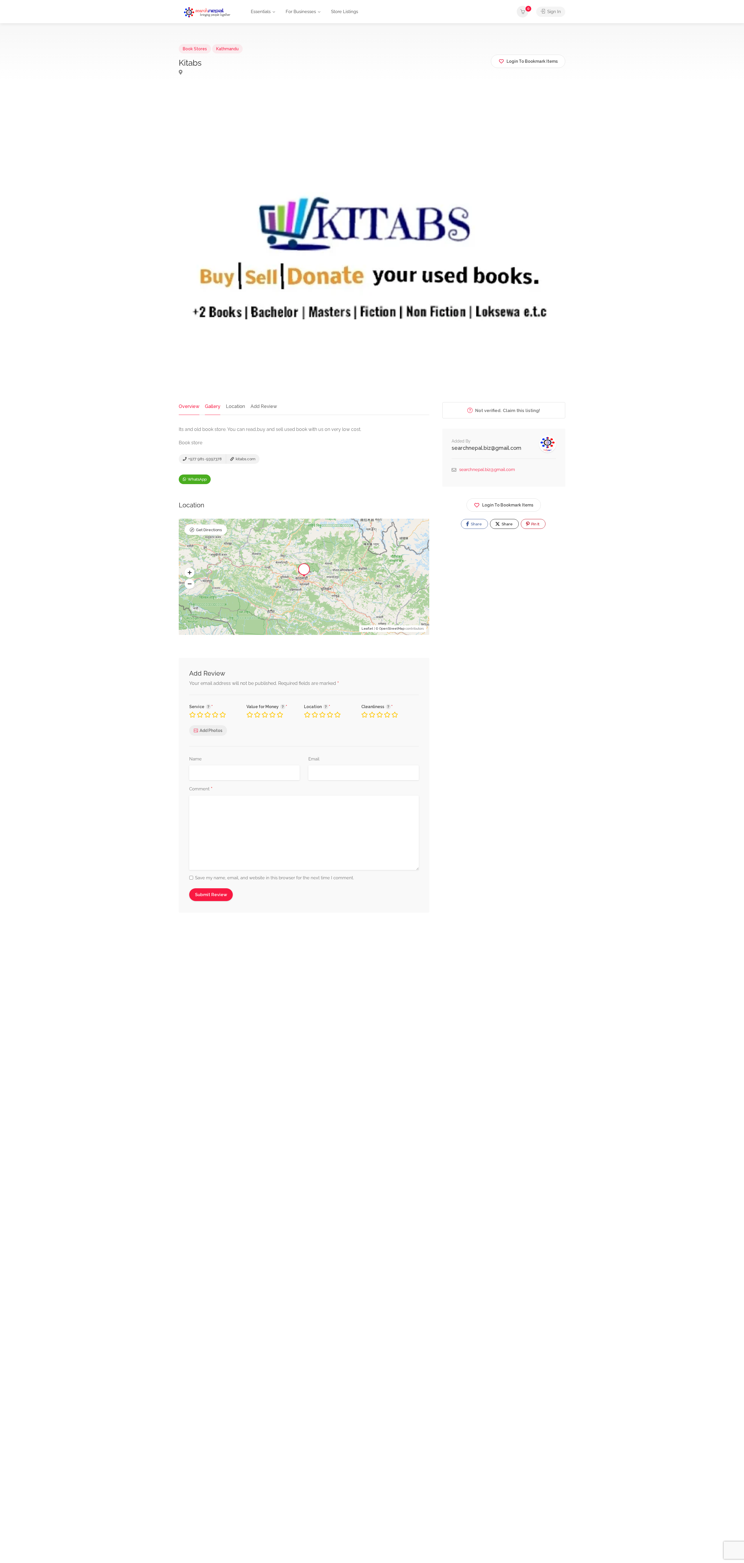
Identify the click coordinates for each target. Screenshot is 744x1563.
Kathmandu (227, 48)
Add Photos (211, 730)
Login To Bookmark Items (507, 505)
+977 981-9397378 (204, 459)
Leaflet (367, 629)
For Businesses (301, 11)
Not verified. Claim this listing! (507, 410)
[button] (189, 573)
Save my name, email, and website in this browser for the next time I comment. (274, 877)
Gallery (212, 406)
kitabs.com (245, 459)
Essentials (261, 11)
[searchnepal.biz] (207, 12)
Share (476, 524)
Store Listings (344, 11)
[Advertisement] (372, 137)
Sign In (553, 11)
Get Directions (209, 530)
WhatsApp (197, 479)
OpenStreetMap (392, 629)
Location (235, 406)
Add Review (264, 406)
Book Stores (195, 48)
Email (313, 759)
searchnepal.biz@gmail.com (486, 448)
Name (195, 759)
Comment (200, 789)
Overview (189, 406)
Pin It (534, 524)
